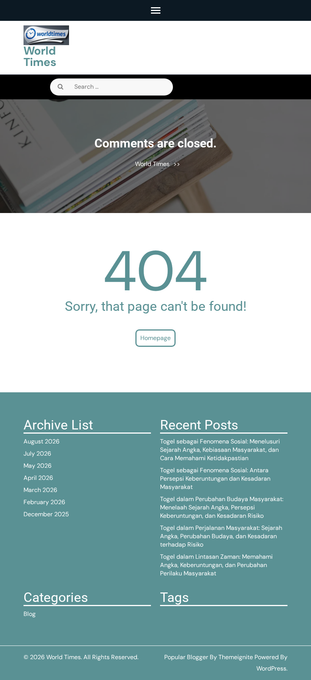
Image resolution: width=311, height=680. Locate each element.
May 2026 (38, 466)
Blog (30, 614)
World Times (40, 56)
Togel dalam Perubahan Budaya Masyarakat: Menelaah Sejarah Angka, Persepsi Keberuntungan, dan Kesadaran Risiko (221, 507)
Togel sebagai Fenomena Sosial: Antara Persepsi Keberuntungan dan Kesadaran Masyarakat (215, 478)
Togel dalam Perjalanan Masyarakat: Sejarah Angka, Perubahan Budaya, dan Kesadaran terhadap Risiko (221, 536)
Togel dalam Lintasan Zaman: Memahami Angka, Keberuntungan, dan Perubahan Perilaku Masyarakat (216, 565)
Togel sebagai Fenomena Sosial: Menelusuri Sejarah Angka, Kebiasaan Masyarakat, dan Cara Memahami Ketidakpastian (220, 449)
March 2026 (40, 490)
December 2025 (46, 514)
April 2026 (38, 478)
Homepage (155, 338)
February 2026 (44, 502)
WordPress (271, 668)
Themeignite (235, 657)
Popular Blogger (186, 657)
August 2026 (42, 441)
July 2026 (37, 454)
